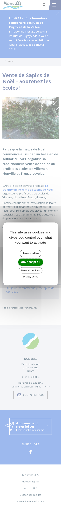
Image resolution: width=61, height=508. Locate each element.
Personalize (30, 253)
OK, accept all (30, 262)
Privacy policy (30, 276)
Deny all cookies (30, 270)
